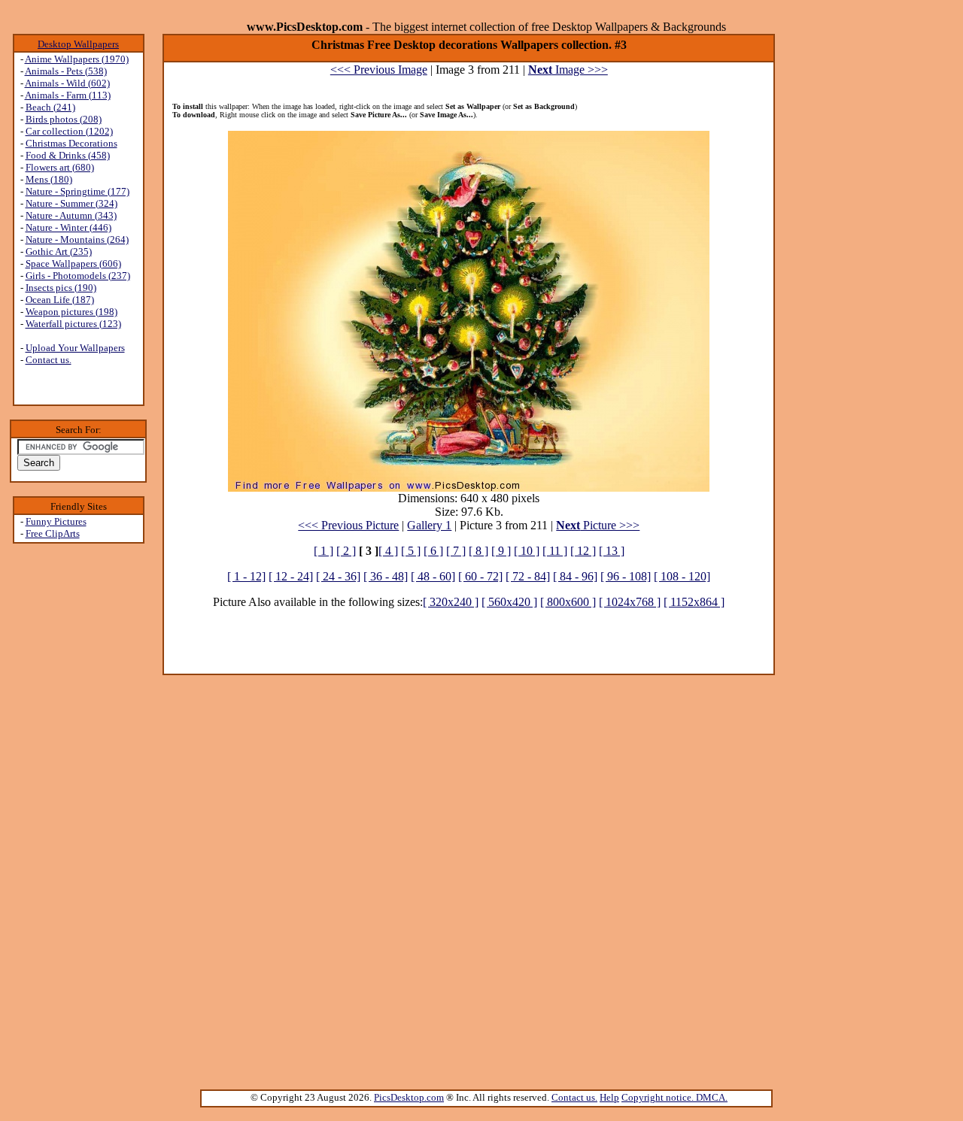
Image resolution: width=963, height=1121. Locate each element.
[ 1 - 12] (246, 576)
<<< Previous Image (378, 69)
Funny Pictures (56, 521)
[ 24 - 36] (338, 576)
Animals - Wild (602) (67, 83)
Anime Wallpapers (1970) (77, 59)
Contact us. (48, 359)
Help (609, 1097)
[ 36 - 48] (385, 576)
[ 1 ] (323, 550)
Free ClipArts (53, 533)
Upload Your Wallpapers (75, 347)
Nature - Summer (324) (71, 203)
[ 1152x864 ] (694, 601)
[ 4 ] (388, 550)
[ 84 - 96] (575, 576)
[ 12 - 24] (291, 576)
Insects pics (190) (61, 287)
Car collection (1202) (69, 131)
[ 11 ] (554, 550)
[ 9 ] (501, 550)
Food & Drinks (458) (68, 155)
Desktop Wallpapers (78, 44)
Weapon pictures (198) (71, 311)
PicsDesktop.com (409, 1097)
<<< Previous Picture (348, 525)
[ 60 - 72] (480, 576)
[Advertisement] (78, 782)
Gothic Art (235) (59, 251)
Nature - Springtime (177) (77, 191)
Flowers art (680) (60, 167)
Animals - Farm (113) (68, 95)
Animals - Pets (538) (66, 71)
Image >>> (568, 69)
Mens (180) (49, 179)
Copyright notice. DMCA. (674, 1097)
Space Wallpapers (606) (73, 263)
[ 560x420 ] (509, 601)
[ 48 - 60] (433, 576)
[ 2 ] (346, 550)
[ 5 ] (411, 550)
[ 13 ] (611, 550)
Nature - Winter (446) (68, 227)
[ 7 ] (456, 550)
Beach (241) (50, 107)
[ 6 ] (433, 550)
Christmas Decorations (71, 143)
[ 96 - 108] (625, 576)
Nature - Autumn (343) (71, 215)
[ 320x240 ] (450, 601)
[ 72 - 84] (528, 576)
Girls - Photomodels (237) (78, 275)
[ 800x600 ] (568, 601)
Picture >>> (597, 525)
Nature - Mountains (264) (77, 239)
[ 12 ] (583, 550)
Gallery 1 (429, 525)
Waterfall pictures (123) (73, 323)
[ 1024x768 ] (630, 601)
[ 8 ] (478, 550)
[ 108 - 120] (682, 576)
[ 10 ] (526, 550)
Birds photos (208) (64, 119)
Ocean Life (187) (60, 299)
